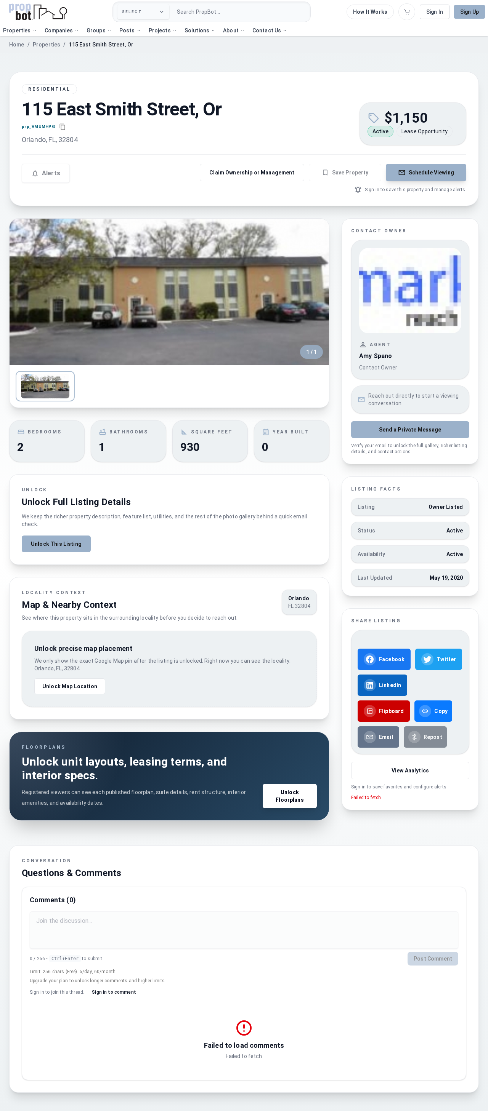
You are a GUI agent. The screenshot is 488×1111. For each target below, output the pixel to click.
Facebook (392, 659)
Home (16, 45)
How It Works (370, 12)
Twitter (446, 659)
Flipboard (391, 711)
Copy (441, 711)
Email (386, 737)
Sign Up (469, 12)
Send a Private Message (410, 430)
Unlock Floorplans (290, 796)
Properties (47, 45)
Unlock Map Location (69, 686)
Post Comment (433, 959)
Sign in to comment (114, 992)
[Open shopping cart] (406, 11)
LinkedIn (390, 685)
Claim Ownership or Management (251, 172)
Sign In (434, 12)
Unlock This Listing (56, 544)
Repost (433, 737)
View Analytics (410, 770)
